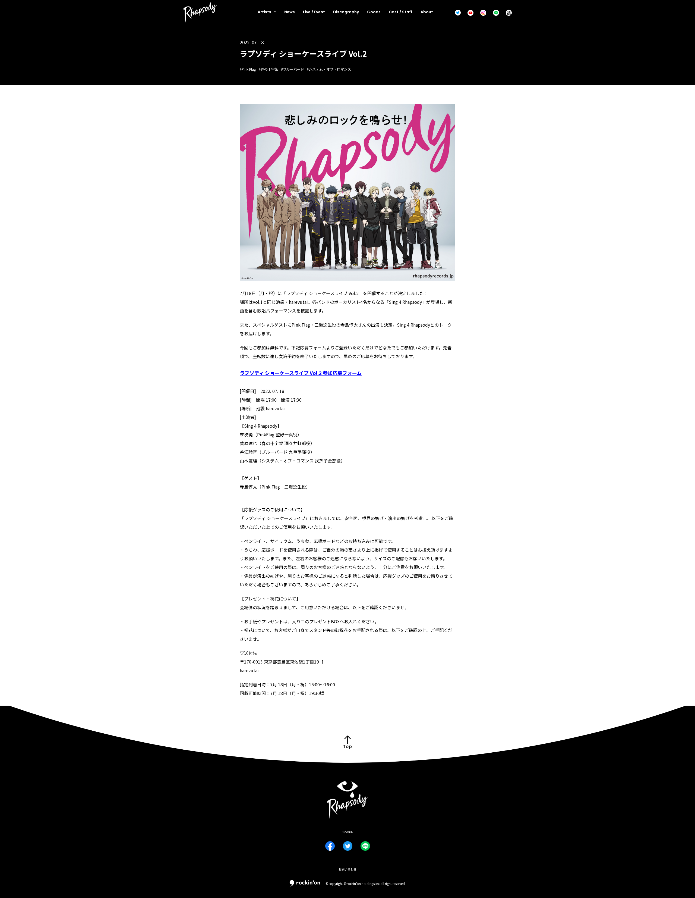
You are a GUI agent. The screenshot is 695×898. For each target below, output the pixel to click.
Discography (346, 12)
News (289, 12)
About (427, 12)
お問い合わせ (347, 869)
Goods (374, 12)
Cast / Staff (400, 12)
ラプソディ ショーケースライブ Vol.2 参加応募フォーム (301, 372)
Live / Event (314, 12)
